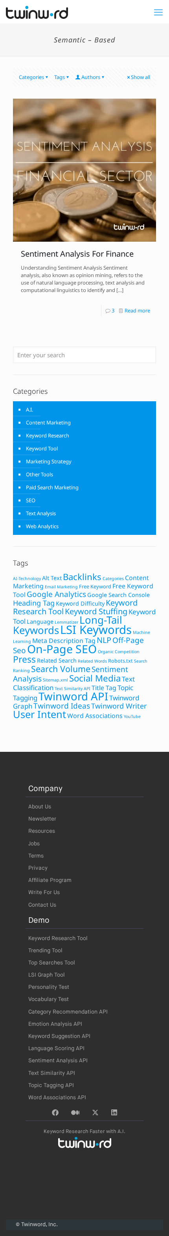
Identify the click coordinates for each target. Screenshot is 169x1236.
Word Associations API (57, 1097)
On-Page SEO (62, 648)
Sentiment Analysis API (58, 1060)
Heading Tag (34, 603)
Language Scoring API (56, 1048)
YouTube (132, 716)
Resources (41, 831)
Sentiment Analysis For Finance (77, 253)
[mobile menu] (158, 11)
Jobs (34, 844)
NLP (104, 640)
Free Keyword (95, 586)
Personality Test (48, 987)
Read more (137, 310)
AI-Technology (27, 578)
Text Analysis (41, 513)
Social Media (95, 678)
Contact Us (42, 905)
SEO (30, 500)
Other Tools (39, 474)
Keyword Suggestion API (59, 1036)
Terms (36, 856)
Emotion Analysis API (55, 1024)
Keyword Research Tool (58, 938)
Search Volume (60, 668)
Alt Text (52, 578)
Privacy (38, 868)
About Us (39, 807)
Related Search (57, 660)
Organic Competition (119, 651)
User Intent (39, 714)
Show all (140, 77)
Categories (31, 77)
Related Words (92, 661)
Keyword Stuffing (96, 611)
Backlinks (82, 577)
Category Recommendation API (68, 1012)
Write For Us (44, 892)
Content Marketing (48, 422)
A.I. (29, 409)
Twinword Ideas (61, 706)
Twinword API (73, 696)
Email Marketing (61, 587)
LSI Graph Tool (46, 975)
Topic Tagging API (51, 1085)
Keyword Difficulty (80, 603)
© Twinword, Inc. (37, 1224)
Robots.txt (120, 660)
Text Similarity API (72, 688)
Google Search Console (118, 595)
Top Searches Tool (51, 963)
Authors (90, 77)
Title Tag (104, 687)
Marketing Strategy (49, 461)
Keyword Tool (42, 448)
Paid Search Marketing (52, 487)
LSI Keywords (96, 629)
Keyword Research (47, 435)
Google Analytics (56, 594)
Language (40, 621)
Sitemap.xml (55, 680)
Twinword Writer (119, 706)
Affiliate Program (50, 880)
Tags (59, 77)
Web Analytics (42, 526)
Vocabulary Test (48, 999)
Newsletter (42, 819)
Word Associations (95, 715)
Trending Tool (45, 950)
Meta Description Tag (64, 640)
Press (24, 659)
